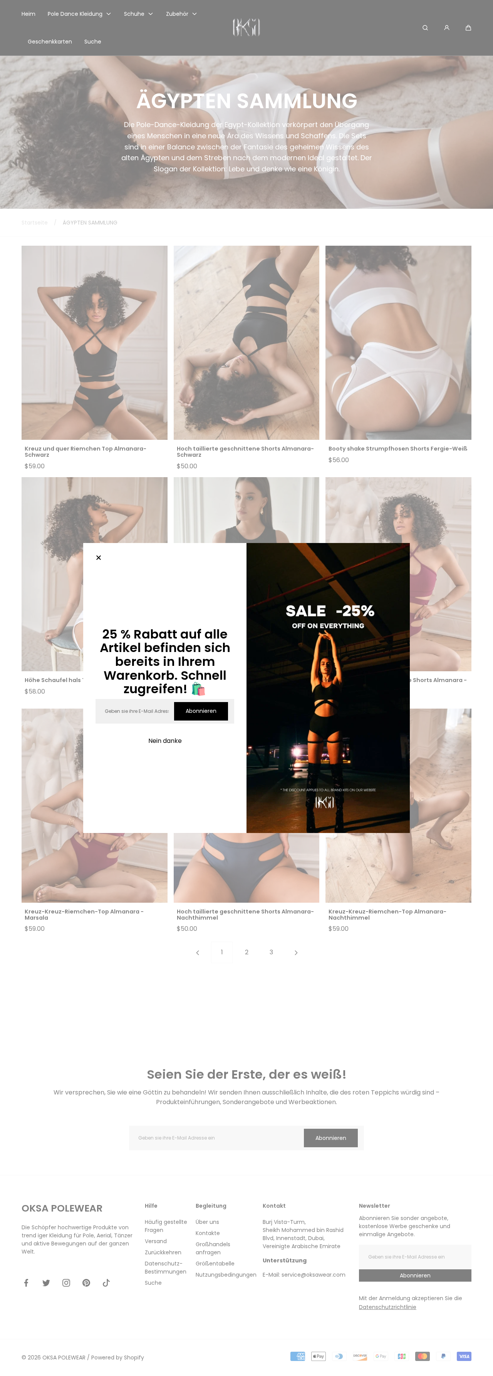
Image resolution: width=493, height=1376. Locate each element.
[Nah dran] (98, 558)
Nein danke (165, 740)
